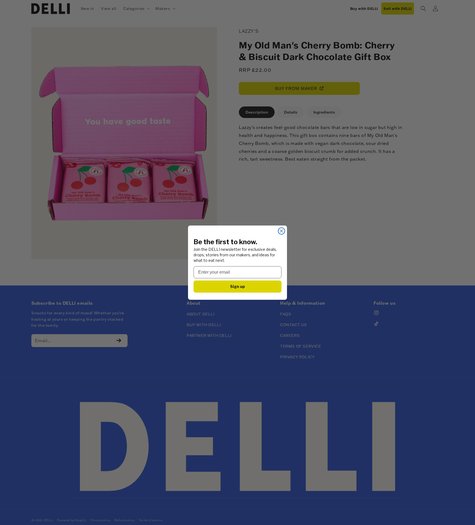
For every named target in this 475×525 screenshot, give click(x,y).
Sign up (237, 286)
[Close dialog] (281, 231)
